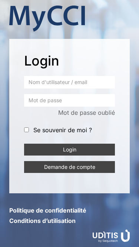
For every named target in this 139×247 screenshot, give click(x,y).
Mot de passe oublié (86, 112)
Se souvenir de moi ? (62, 130)
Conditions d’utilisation (42, 220)
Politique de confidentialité (47, 210)
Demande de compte (69, 167)
